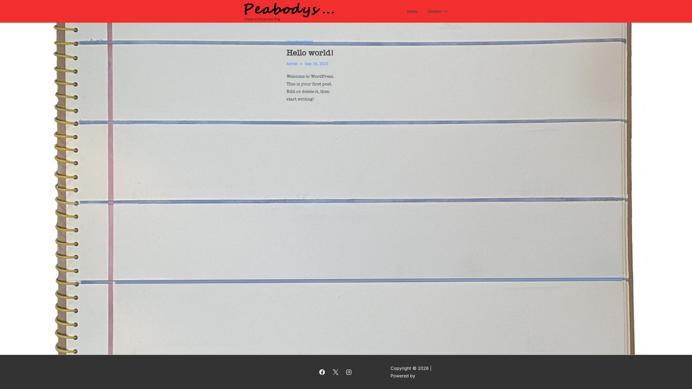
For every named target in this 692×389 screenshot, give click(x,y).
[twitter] (335, 372)
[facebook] (322, 372)
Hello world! (310, 53)
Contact (434, 11)
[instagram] (349, 372)
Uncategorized (300, 41)
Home (412, 11)
